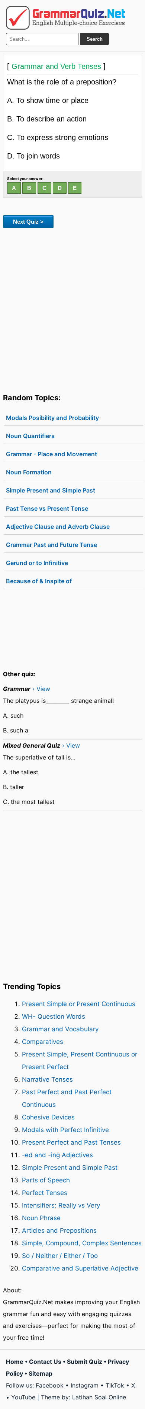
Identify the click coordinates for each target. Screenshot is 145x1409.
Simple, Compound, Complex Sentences (82, 1243)
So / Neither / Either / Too (60, 1255)
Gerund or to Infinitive (37, 563)
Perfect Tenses (44, 1192)
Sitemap (40, 1373)
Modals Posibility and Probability (52, 417)
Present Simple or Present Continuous (78, 1004)
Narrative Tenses (47, 1079)
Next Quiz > (28, 221)
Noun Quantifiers (30, 436)
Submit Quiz (84, 1361)
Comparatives (42, 1041)
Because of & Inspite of (39, 581)
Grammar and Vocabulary (60, 1029)
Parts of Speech (46, 1180)
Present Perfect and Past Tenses (71, 1142)
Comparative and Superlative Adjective (80, 1268)
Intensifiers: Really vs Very (61, 1205)
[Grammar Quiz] (65, 18)
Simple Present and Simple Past (50, 490)
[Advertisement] (72, 309)
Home (14, 1361)
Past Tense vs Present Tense (47, 508)
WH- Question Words (53, 1016)
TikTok (115, 1385)
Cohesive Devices (48, 1117)
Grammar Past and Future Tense (51, 544)
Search (95, 39)
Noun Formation (29, 472)
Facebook (50, 1385)
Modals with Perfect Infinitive (65, 1129)
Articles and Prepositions (59, 1230)
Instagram (85, 1385)
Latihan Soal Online (99, 1397)
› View (41, 688)
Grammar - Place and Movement (51, 454)
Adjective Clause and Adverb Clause (58, 526)
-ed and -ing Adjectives (57, 1155)
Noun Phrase (41, 1218)
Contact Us (45, 1361)
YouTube (23, 1397)
